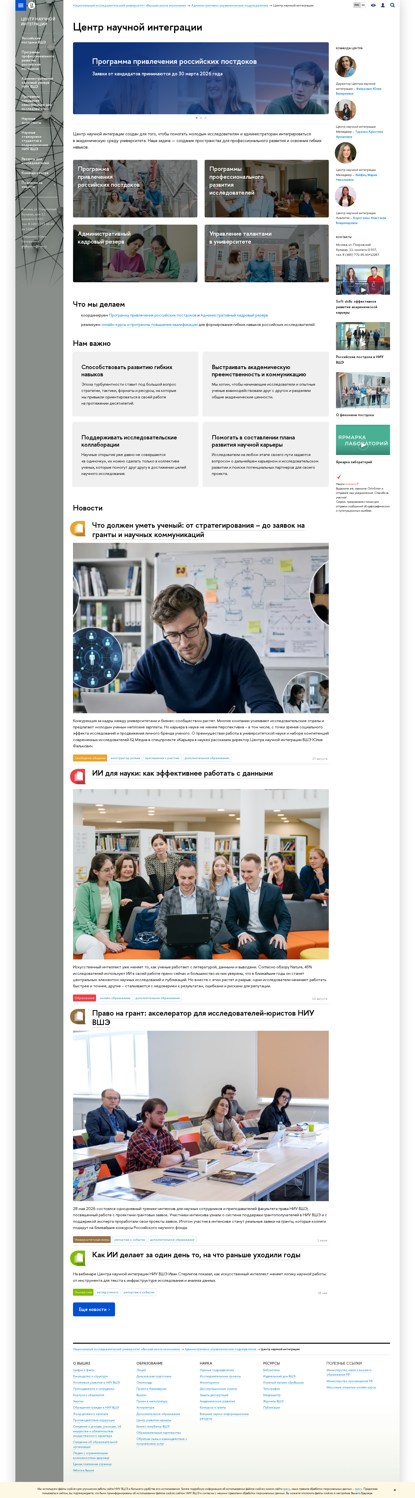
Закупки (78, 1401)
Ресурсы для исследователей (35, 160)
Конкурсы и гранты (213, 1407)
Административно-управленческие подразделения (220, 1349)
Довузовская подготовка (153, 1376)
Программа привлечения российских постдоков (109, 176)
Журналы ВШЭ (273, 1401)
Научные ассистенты (31, 120)
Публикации (271, 1407)
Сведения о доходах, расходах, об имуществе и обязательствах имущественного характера (97, 1431)
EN (363, 5)
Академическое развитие (217, 1401)
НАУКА (206, 1363)
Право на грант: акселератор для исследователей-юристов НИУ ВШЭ (203, 1017)
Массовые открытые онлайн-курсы (351, 1387)
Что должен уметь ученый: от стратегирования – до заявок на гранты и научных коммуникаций (198, 529)
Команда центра (35, 172)
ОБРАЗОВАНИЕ (149, 1363)
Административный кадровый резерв (104, 237)
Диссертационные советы (218, 1389)
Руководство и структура (90, 1376)
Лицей (141, 1370)
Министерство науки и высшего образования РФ (349, 1372)
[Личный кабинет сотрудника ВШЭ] (382, 5)
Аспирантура (145, 1407)
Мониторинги (209, 1382)
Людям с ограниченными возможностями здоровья (91, 1455)
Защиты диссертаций (214, 1395)
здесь (286, 1489)
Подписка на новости (32, 184)
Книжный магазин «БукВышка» (283, 1382)
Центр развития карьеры (153, 1420)
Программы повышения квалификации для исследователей (36, 102)
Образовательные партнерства (158, 1433)
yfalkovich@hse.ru (34, 246)
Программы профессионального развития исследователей (236, 180)
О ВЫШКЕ (81, 1363)
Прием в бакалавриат (151, 1389)
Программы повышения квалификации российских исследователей (179, 66)
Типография (271, 1389)
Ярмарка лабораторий (354, 462)
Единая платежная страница (92, 1464)
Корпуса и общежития (88, 1395)
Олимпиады (144, 1382)
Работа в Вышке (83, 1470)
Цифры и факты (83, 1370)
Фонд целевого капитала (90, 1414)
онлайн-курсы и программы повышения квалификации (149, 324)
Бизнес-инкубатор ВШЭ (153, 1426)
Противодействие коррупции (94, 1420)
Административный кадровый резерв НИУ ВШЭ (37, 82)
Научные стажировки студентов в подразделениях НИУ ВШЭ (35, 140)
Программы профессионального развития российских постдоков (38, 60)
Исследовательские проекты (220, 1376)
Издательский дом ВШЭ (279, 1376)
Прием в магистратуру (152, 1401)
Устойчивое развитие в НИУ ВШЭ (96, 1382)
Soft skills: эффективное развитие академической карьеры (356, 307)
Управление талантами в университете (240, 237)
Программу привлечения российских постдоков (153, 315)
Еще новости (92, 1309)
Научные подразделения (217, 1370)
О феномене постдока (355, 415)
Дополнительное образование (158, 1414)
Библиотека (271, 1370)
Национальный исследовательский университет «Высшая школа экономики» (126, 1349)
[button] (77, 78)
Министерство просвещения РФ (350, 1381)
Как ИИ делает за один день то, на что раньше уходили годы (196, 1254)
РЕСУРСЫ (271, 1363)
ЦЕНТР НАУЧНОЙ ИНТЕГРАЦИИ (38, 21)
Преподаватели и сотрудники (93, 1389)
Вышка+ (141, 1395)
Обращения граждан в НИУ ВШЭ (96, 1407)
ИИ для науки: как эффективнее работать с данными (182, 772)
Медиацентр (272, 1395)
